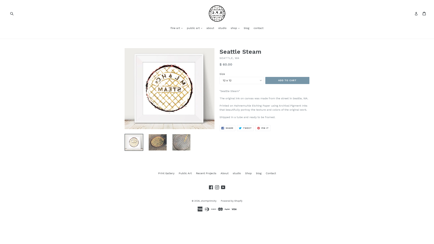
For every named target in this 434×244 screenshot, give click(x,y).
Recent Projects (206, 173)
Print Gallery (166, 173)
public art (195, 28)
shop (236, 28)
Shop (248, 173)
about (210, 28)
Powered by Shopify (231, 201)
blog (246, 28)
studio (222, 28)
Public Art (185, 173)
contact (258, 28)
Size (222, 74)
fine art (177, 28)
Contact (271, 173)
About (225, 173)
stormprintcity (208, 201)
